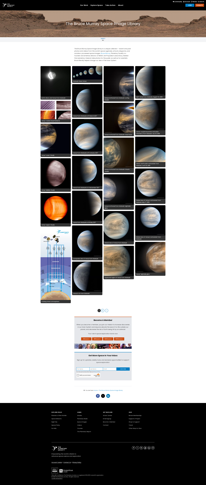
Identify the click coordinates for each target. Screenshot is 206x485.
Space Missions (57, 419)
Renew (195, 2)
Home (96, 390)
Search (201, 2)
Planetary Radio (82, 419)
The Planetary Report (84, 432)
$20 (108, 339)
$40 (119, 339)
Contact (106, 425)
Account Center (57, 462)
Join (190, 5)
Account (187, 2)
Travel (131, 425)
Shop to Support (134, 422)
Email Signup (107, 419)
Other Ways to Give (135, 428)
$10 (97, 339)
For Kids (54, 428)
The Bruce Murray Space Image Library (111, 390)
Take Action (110, 5)
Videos (79, 425)
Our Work (84, 5)
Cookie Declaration (57, 478)
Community (178, 2)
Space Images (82, 422)
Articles (79, 415)
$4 (86, 339)
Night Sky (54, 422)
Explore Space (97, 5)
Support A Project (134, 419)
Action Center (107, 415)
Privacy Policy (97, 372)
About (120, 5)
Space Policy (56, 425)
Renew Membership (135, 415)
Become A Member (109, 422)
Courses (80, 428)
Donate (200, 5)
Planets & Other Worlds (59, 415)
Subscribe (123, 369)
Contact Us (67, 462)
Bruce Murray (105, 53)
